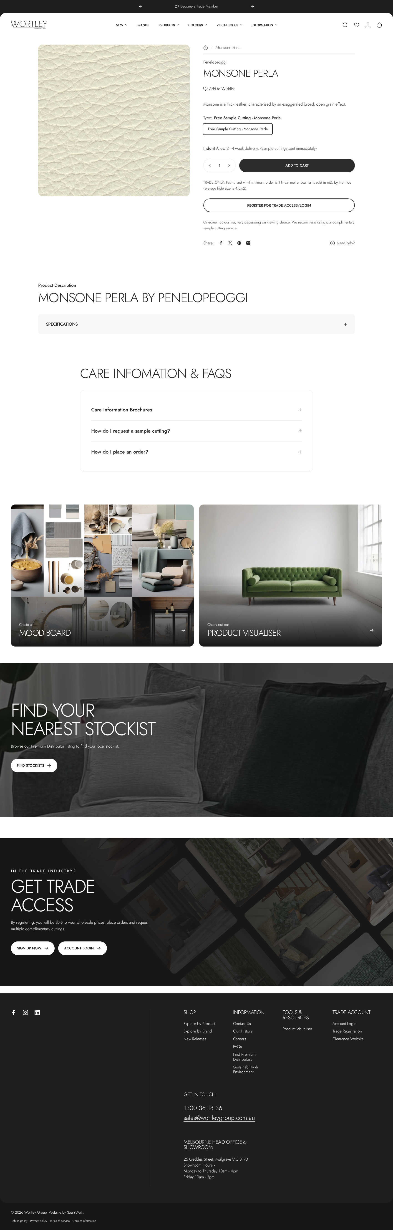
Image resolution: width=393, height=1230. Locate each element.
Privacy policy (38, 1221)
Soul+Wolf (75, 1212)
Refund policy (19, 1221)
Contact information (84, 1221)
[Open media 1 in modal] (114, 120)
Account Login (344, 1023)
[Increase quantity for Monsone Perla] (230, 165)
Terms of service (60, 1221)
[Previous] (141, 6)
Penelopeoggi (215, 62)
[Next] (252, 6)
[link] (279, 205)
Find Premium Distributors (244, 1057)
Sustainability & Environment (245, 1070)
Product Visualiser (297, 1029)
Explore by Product (199, 1023)
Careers (239, 1039)
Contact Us (242, 1023)
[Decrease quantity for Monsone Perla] (209, 165)
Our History (243, 1031)
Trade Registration (347, 1031)
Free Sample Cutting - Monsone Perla (238, 129)
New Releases (195, 1039)
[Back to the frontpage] (205, 47)
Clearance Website (348, 1039)
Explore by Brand (198, 1031)
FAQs (237, 1046)
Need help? (346, 243)
